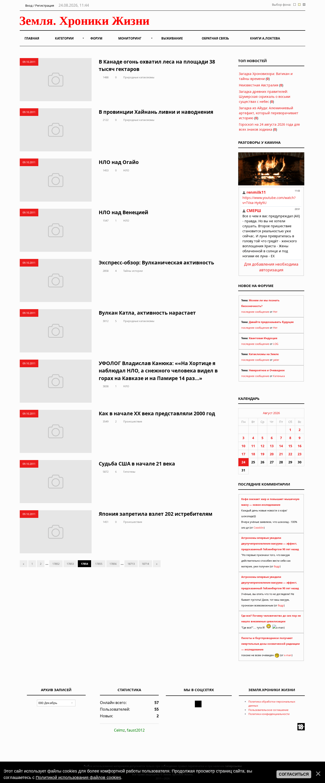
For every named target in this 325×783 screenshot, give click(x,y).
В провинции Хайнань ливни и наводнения (156, 112)
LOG (275, 344)
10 (243, 446)
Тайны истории (133, 271)
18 (253, 454)
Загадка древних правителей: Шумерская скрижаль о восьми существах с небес (264, 96)
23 (299, 454)
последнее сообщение (255, 311)
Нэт (275, 311)
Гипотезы (129, 471)
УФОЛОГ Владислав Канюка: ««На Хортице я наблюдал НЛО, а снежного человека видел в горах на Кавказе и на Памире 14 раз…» (158, 371)
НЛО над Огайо (119, 162)
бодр (277, 566)
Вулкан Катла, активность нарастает (147, 312)
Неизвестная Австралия (258, 85)
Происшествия (132, 421)
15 (290, 446)
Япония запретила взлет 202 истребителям (155, 513)
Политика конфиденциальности (269, 714)
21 (281, 454)
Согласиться (294, 774)
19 (262, 454)
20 (272, 454)
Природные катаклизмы (138, 77)
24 (243, 462)
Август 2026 (271, 413)
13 (272, 446)
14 (281, 446)
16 (299, 446)
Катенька (279, 376)
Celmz (119, 730)
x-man (288, 655)
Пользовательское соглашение (268, 710)
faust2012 (136, 730)
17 (243, 454)
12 (262, 446)
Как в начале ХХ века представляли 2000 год (157, 413)
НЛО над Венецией (123, 212)
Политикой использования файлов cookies (78, 777)
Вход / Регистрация (39, 5)
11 (253, 446)
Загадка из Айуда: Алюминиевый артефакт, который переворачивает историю (268, 113)
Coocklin (259, 527)
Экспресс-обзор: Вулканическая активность (156, 262)
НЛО (126, 170)
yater (276, 360)
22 (290, 454)
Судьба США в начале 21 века (137, 463)
